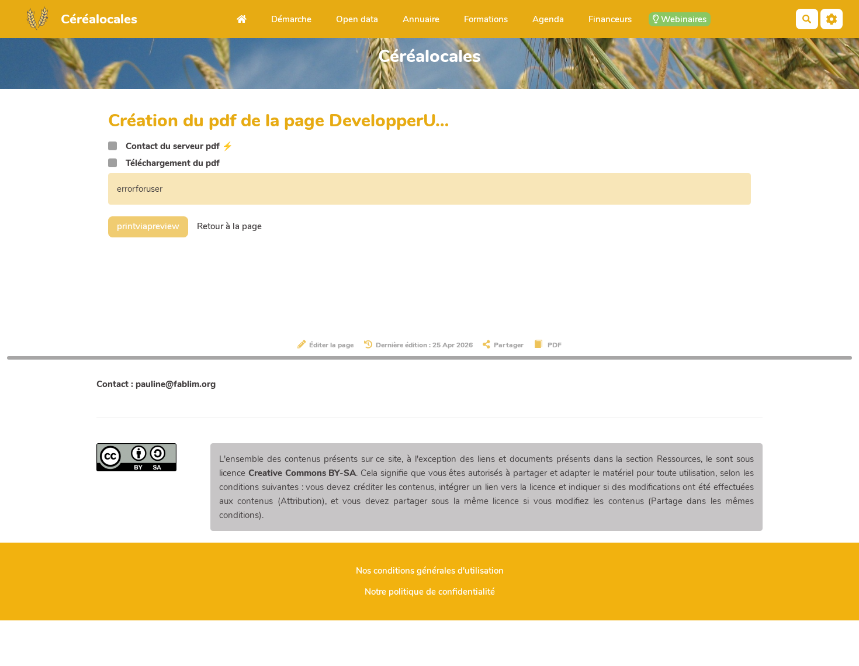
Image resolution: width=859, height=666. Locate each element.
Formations (486, 19)
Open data (357, 19)
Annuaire (421, 19)
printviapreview (148, 226)
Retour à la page (229, 226)
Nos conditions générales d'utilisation (430, 571)
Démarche (291, 19)
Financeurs (610, 19)
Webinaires (682, 19)
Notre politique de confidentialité (430, 592)
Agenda (548, 19)
